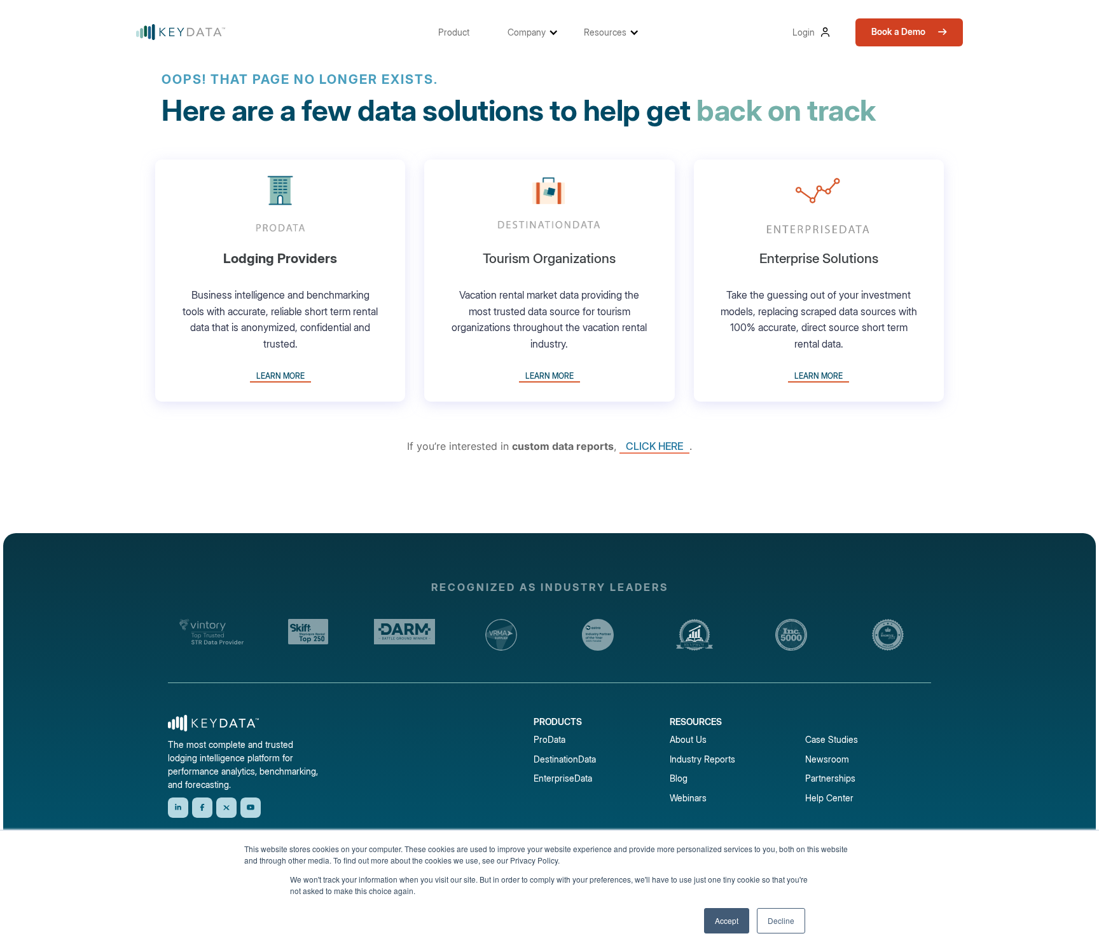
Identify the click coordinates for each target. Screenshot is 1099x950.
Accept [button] (726, 920)
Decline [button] (781, 920)
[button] (460, 32)
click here (654, 446)
